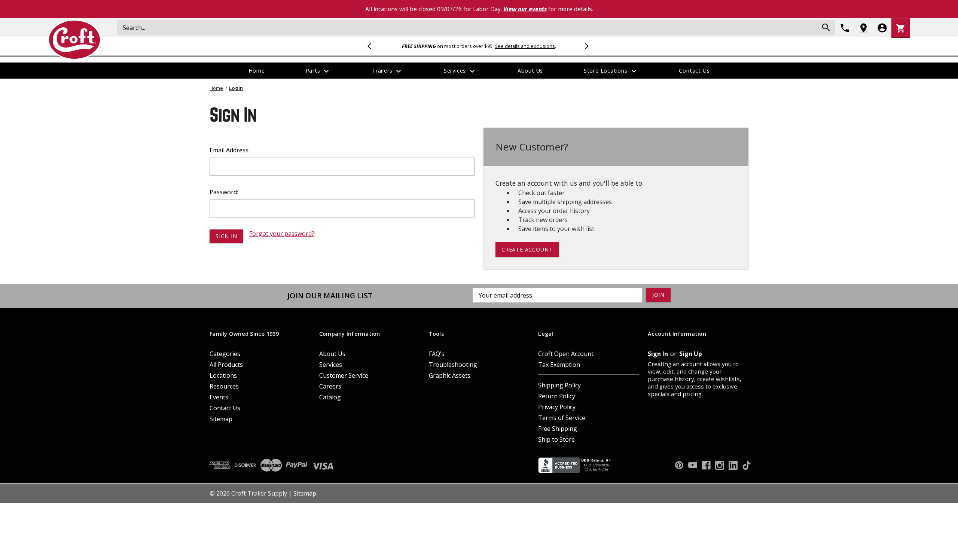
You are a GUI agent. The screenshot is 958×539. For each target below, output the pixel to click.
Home (256, 70)
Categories (225, 354)
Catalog (330, 397)
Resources (224, 386)
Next (585, 46)
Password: (224, 192)
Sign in (658, 354)
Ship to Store (556, 439)
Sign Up (690, 354)
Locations (223, 375)
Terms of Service (561, 418)
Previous (372, 46)
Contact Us (694, 70)
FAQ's (437, 354)
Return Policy (556, 396)
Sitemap (221, 419)
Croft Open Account (566, 354)
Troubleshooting (453, 364)
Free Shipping (557, 428)
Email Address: (230, 150)
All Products (226, 364)
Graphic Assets (449, 375)
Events (219, 397)
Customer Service (343, 375)
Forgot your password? (281, 233)
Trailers (387, 71)
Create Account (527, 249)
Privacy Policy (557, 407)
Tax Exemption (559, 364)
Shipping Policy (559, 385)
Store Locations (611, 71)
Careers (330, 386)
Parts (318, 71)
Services (460, 71)
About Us (530, 70)
